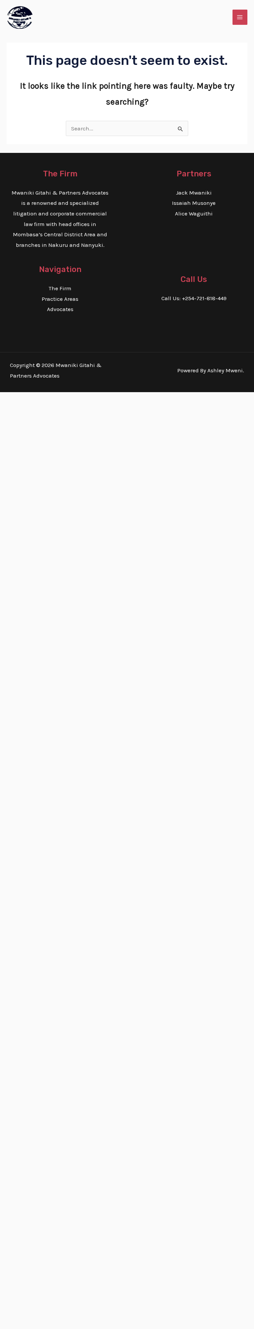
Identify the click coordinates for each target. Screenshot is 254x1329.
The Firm (60, 288)
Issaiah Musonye (194, 203)
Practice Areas (60, 299)
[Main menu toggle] (240, 17)
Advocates (60, 309)
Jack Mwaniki (194, 192)
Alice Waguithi (194, 213)
